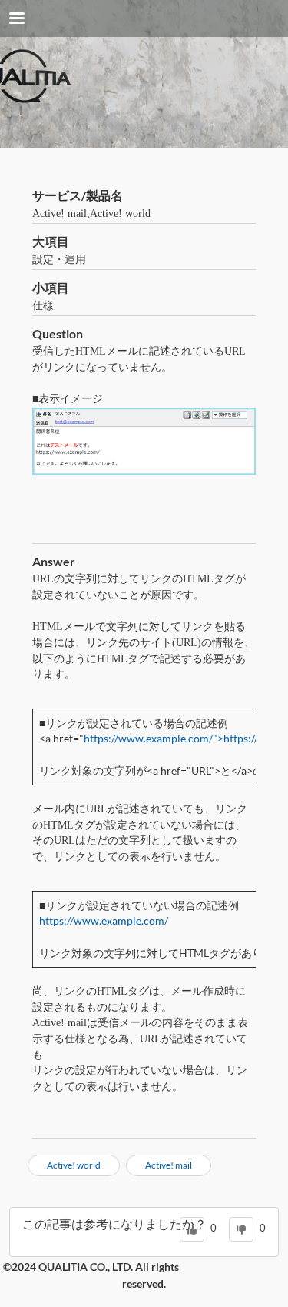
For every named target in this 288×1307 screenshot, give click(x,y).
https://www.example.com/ (103, 920)
